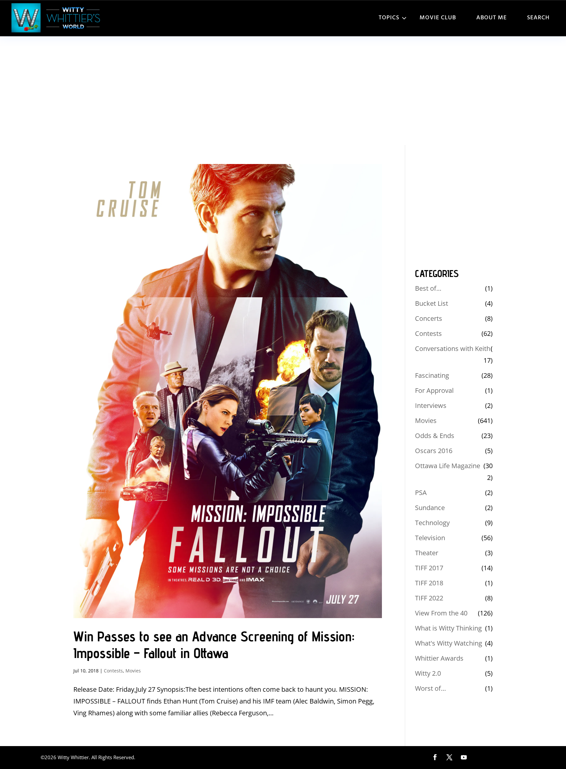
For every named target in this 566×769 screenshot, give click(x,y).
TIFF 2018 (429, 582)
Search (538, 18)
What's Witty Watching (448, 643)
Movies (133, 671)
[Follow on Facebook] (435, 757)
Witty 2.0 (428, 673)
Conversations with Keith (452, 348)
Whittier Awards (439, 658)
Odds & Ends (434, 435)
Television (430, 537)
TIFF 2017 (429, 567)
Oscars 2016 (433, 450)
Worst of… (430, 688)
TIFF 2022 (429, 598)
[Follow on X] (449, 757)
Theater (426, 552)
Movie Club (438, 18)
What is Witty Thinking (448, 628)
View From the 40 (441, 613)
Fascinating (432, 375)
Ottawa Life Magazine (447, 465)
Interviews (430, 405)
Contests (113, 671)
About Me (491, 18)
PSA (421, 492)
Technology (432, 522)
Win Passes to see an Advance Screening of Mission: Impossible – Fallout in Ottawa (213, 645)
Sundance (430, 507)
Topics (389, 18)
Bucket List (431, 303)
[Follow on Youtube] (464, 757)
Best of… (428, 288)
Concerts (428, 318)
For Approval (434, 390)
